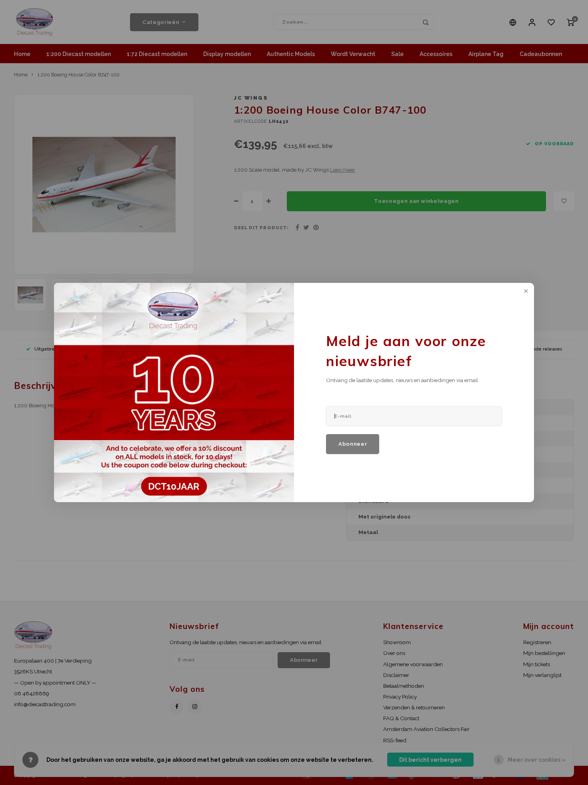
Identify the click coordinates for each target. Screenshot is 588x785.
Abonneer (352, 444)
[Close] (525, 291)
